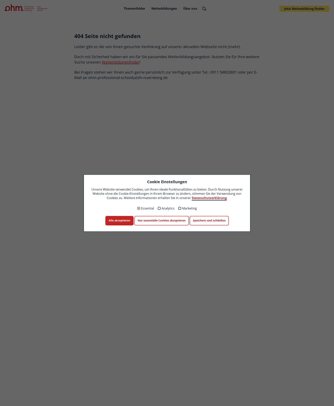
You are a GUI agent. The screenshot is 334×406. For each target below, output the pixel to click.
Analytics (168, 208)
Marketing (189, 208)
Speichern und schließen (209, 220)
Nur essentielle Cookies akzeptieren (162, 220)
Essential (147, 208)
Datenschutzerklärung (209, 198)
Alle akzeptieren (119, 220)
